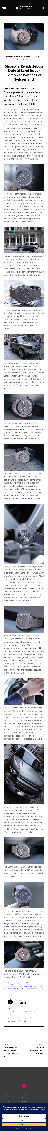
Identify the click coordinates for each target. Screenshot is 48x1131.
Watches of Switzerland (24, 57)
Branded (25, 1101)
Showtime (7, 1098)
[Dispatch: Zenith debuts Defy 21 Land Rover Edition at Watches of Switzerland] (24, 36)
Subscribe (25, 1094)
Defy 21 (9, 986)
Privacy (6, 1094)
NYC (5, 988)
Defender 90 (35, 143)
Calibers (25, 1098)
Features (9, 57)
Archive (22, 1021)
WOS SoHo (39, 988)
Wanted (6, 1101)
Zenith (37, 57)
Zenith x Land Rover (11, 990)
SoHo (9, 988)
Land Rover (38, 986)
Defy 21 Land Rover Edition (23, 986)
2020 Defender (21, 985)
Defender (31, 985)
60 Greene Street (21, 109)
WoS (32, 988)
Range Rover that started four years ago (22, 923)
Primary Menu (4, 8)
